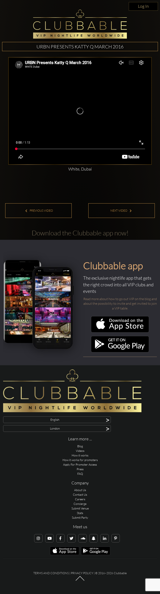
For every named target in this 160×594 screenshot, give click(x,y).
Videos (80, 450)
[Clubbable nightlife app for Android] (120, 351)
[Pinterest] (115, 538)
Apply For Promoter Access (80, 464)
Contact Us (80, 494)
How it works (80, 455)
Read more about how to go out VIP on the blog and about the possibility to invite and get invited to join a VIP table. (120, 304)
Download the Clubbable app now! (80, 233)
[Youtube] (49, 538)
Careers (80, 499)
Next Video (119, 210)
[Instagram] (38, 538)
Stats (80, 513)
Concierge (80, 504)
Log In (143, 6)
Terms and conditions (51, 573)
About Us (80, 490)
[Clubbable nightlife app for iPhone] (120, 331)
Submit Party (80, 517)
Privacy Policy (82, 573)
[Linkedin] (104, 538)
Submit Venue (80, 508)
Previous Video (41, 210)
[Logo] (80, 24)
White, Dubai (80, 169)
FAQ (80, 473)
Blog (80, 446)
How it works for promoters (80, 460)
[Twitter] (71, 538)
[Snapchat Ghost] (93, 538)
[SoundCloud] (82, 538)
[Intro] (80, 580)
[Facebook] (60, 538)
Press (80, 469)
